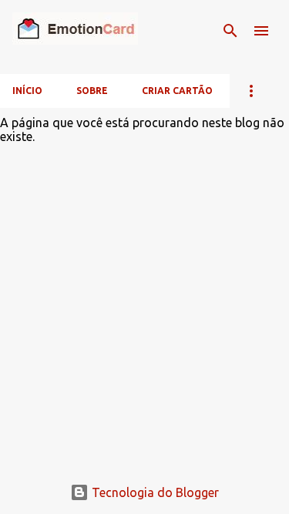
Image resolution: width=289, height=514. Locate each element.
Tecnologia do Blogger (154, 492)
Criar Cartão (177, 91)
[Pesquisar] (230, 30)
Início (27, 91)
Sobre (92, 91)
